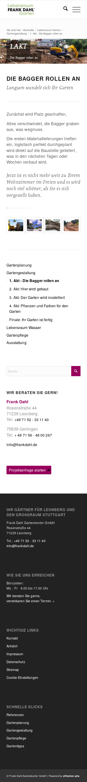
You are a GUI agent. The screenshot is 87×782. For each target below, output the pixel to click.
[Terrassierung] (71, 225)
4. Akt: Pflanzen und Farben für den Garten (38, 308)
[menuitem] (63, 9)
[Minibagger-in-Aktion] (34, 225)
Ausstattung (16, 342)
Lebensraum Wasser (23, 327)
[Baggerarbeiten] (53, 225)
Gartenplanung (19, 265)
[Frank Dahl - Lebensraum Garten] (36, 9)
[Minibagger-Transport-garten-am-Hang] (15, 225)
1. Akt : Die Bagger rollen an (34, 280)
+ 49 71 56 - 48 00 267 (33, 435)
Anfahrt (11, 646)
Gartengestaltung (20, 272)
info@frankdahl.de (21, 444)
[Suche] (63, 9)
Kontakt (12, 638)
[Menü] (74, 9)
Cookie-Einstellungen (22, 677)
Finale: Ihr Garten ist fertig (30, 319)
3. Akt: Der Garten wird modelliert (37, 297)
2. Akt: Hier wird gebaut (28, 289)
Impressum (14, 654)
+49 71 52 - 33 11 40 (31, 419)
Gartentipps (15, 746)
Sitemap (12, 669)
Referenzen (15, 714)
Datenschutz (15, 661)
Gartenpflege (17, 335)
